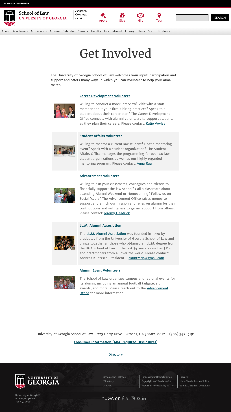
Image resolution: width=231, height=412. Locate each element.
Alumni (55, 31)
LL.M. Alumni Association (106, 234)
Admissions (39, 31)
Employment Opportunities (157, 377)
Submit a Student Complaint (195, 385)
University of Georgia (16, 3)
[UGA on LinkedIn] (144, 398)
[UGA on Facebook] (123, 398)
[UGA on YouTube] (139, 398)
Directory (115, 354)
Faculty (96, 31)
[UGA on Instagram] (133, 398)
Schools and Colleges (114, 377)
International (113, 31)
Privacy (184, 377)
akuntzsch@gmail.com (146, 258)
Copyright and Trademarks (156, 381)
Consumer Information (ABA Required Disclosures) (115, 342)
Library (130, 31)
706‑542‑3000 (22, 401)
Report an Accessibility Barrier (158, 385)
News (141, 31)
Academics (20, 31)
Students (164, 31)
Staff (151, 31)
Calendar (69, 31)
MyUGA (107, 385)
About (5, 31)
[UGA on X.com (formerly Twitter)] (127, 398)
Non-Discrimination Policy (194, 381)
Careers (83, 31)
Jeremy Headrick (117, 213)
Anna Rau (144, 163)
